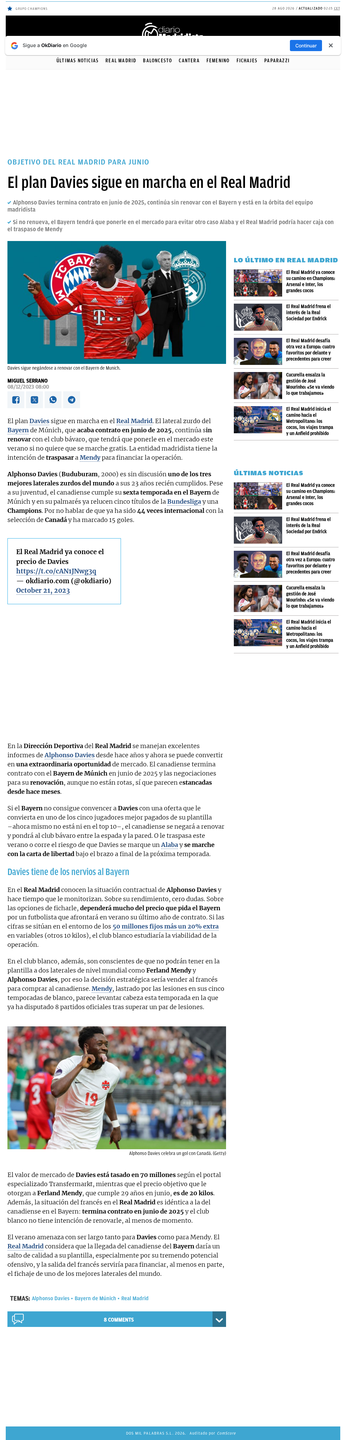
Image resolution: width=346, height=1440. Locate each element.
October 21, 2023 (43, 590)
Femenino (218, 61)
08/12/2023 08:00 (28, 387)
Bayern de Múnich (95, 1298)
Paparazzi (277, 61)
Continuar (306, 45)
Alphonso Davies (51, 1298)
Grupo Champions (32, 8)
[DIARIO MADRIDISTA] (173, 24)
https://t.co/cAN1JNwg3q (56, 571)
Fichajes (247, 61)
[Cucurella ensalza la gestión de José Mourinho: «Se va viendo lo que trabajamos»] (260, 385)
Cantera (189, 61)
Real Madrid (120, 61)
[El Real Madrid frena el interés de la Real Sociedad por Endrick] (260, 317)
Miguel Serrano (27, 381)
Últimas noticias (77, 61)
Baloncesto (157, 61)
